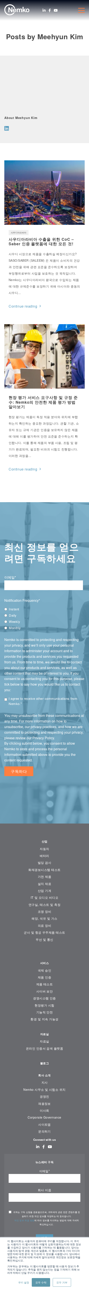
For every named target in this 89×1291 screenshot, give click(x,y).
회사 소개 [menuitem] (44, 1075)
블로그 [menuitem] (44, 1063)
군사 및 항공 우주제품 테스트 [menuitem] (44, 932)
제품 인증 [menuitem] (44, 977)
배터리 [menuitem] (44, 855)
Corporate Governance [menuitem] (44, 1117)
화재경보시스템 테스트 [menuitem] (44, 869)
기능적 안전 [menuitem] (44, 1012)
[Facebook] (50, 10)
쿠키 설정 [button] (23, 1282)
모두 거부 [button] (61, 1282)
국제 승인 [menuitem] (44, 970)
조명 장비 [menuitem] (44, 911)
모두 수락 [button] (40, 1282)
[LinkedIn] (44, 10)
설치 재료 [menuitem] (44, 884)
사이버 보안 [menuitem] (44, 991)
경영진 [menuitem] (44, 1096)
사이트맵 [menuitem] (44, 1124)
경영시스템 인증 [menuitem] (44, 998)
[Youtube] (56, 10)
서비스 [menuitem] (44, 963)
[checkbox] (44, 618)
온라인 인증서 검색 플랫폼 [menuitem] (44, 1048)
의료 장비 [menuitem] (44, 925)
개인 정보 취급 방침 (24, 1220)
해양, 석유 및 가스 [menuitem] (44, 918)
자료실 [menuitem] (44, 1034)
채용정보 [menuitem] (44, 1103)
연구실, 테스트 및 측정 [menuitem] (44, 904)
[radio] (44, 609)
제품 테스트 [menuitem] (44, 984)
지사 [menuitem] (44, 1082)
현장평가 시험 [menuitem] (44, 1005)
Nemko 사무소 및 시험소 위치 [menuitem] (44, 1089)
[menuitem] (44, 952)
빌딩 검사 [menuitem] (44, 862)
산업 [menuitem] (45, 841)
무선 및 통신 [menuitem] (44, 939)
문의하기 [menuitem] (44, 1131)
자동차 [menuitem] (44, 849)
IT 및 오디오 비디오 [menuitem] (45, 897)
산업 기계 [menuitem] (44, 890)
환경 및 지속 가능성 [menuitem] (44, 1019)
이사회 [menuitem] (44, 1110)
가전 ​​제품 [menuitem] (44, 876)
